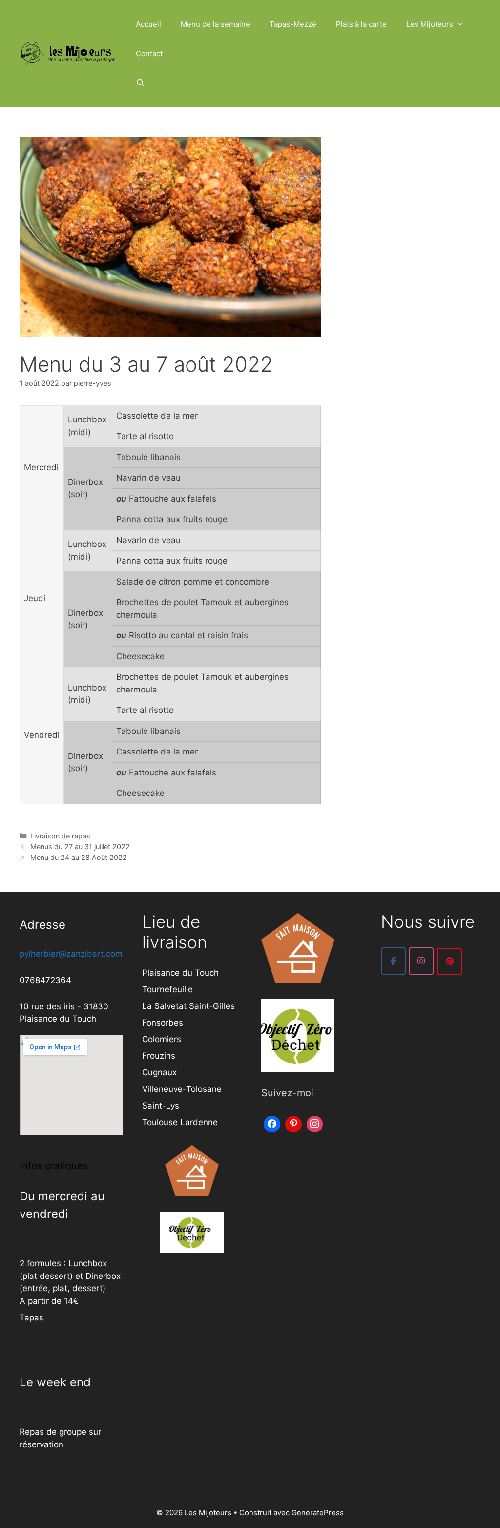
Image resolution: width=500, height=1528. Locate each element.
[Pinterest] (293, 1122)
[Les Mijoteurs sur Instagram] (421, 961)
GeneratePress (318, 1512)
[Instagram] (315, 1122)
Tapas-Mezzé (293, 24)
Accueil (148, 24)
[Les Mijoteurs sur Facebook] (393, 961)
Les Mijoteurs (429, 24)
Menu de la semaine (215, 24)
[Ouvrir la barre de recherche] (140, 83)
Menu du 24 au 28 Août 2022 (78, 857)
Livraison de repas (60, 836)
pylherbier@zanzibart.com (71, 954)
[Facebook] (272, 1122)
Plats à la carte (361, 24)
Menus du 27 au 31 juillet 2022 (80, 846)
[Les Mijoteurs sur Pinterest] (449, 961)
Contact (149, 53)
